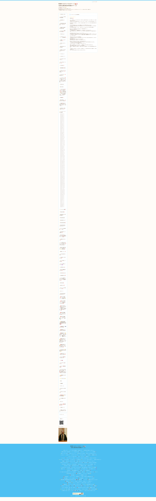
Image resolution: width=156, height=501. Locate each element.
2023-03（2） (62, 139)
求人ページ (61, 291)
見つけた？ (61, 401)
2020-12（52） (62, 172)
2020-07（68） (62, 178)
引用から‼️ (71, 18)
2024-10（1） (62, 123)
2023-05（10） (62, 137)
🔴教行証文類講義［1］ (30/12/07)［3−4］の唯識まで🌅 (62, 298)
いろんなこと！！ (62, 53)
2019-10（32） (62, 189)
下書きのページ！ (62, 407)
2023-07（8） (62, 134)
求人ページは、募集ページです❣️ (62, 288)
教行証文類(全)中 (62, 217)
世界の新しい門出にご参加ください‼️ (62, 108)
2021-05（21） (62, 166)
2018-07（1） (62, 206)
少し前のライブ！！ (63, 56)
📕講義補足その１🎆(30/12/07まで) (62, 327)
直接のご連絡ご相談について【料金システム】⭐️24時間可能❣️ (62, 248)
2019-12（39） (62, 187)
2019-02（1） (62, 199)
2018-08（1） (62, 205)
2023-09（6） (62, 132)
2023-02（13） (62, 140)
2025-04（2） (62, 118)
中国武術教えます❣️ (63, 275)
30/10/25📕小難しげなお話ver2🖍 (62, 357)
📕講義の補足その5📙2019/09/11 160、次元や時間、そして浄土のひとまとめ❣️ (62, 345)
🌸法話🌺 (61, 360)
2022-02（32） (62, 155)
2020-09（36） (62, 176)
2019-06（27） (62, 194)
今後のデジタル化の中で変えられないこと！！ (62, 50)
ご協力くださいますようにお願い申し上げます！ (62, 410)
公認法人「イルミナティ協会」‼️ (62, 40)
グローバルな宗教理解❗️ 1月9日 (62, 229)
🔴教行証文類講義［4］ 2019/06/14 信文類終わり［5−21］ (62, 313)
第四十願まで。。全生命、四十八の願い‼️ (62, 100)
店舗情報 (61, 383)
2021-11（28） (62, 159)
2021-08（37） (62, 162)
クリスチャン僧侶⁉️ (63, 209)
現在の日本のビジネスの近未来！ (62, 47)
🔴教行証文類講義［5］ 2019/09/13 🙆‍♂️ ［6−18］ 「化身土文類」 (62, 317)
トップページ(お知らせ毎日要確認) (62, 17)
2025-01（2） (62, 121)
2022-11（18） (62, 144)
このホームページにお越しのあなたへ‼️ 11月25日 (62, 71)
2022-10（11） (62, 145)
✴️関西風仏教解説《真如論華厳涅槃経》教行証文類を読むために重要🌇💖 (62, 322)
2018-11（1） (62, 201)
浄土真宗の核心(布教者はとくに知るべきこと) (62, 24)
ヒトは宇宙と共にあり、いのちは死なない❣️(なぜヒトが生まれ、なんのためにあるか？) (62, 243)
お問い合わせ (62, 84)
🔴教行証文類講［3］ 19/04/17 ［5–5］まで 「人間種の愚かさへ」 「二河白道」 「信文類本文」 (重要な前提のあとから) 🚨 (63, 308)
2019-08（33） (62, 192)
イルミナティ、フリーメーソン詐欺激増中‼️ (62, 37)
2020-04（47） (62, 182)
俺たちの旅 (61, 86)
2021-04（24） (62, 167)
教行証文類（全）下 (63, 220)
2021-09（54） (62, 161)
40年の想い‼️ (62, 65)
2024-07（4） (62, 126)
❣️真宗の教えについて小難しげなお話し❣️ (62, 354)
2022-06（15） (62, 150)
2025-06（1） (62, 116)
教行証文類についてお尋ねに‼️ (62, 232)
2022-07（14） (62, 149)
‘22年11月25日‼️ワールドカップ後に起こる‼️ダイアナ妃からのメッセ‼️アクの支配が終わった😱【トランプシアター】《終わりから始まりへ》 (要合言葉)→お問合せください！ (62, 92)
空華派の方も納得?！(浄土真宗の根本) (62, 28)
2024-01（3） (62, 128)
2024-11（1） (62, 122)
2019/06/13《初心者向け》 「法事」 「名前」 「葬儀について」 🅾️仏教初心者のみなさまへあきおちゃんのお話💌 (62, 371)
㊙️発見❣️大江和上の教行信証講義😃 (62, 395)
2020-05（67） (62, 181)
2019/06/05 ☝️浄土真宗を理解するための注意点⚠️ (62, 350)
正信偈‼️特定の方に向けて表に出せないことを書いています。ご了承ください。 (62, 104)
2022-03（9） (62, 154)
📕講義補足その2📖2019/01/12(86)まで (62, 330)
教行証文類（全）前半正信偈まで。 (62, 215)
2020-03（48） (62, 183)
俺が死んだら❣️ (62, 285)
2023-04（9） (62, 138)
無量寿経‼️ (61, 97)
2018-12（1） (62, 200)
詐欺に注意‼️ (62, 282)
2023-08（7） (62, 133)
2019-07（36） (62, 193)
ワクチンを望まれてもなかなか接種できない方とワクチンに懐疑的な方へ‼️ (62, 279)
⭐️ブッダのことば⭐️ (63, 378)
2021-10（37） (62, 160)
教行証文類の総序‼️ (63, 222)
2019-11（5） (62, 188)
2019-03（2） (62, 198)
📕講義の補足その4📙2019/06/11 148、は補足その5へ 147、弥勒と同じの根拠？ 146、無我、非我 (62, 340)
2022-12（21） (62, 143)
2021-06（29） (62, 165)
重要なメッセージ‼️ (63, 251)
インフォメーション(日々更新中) (62, 112)
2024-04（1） (62, 127)
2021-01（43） (62, 171)
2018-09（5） (62, 204)
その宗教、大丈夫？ (63, 14)
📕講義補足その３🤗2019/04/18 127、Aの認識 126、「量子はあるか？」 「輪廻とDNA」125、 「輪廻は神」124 (62, 335)
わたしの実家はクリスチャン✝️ (62, 264)
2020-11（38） (62, 173)
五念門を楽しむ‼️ (62, 267)
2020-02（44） (62, 184)
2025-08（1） (62, 115)
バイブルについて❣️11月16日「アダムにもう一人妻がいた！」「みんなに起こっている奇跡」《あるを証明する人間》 (62, 79)
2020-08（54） (62, 177)
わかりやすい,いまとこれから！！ (62, 59)
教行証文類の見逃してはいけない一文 (62, 225)
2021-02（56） (62, 170)
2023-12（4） (62, 129)
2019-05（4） (62, 195)
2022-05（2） (62, 151)
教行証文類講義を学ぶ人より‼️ (62, 270)
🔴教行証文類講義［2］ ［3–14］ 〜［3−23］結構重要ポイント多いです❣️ (62, 302)
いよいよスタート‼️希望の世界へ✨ (62, 75)
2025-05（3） (62, 117)
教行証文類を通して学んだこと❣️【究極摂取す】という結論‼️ (62, 236)
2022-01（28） (62, 156)
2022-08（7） (62, 148)
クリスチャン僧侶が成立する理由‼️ (62, 31)
